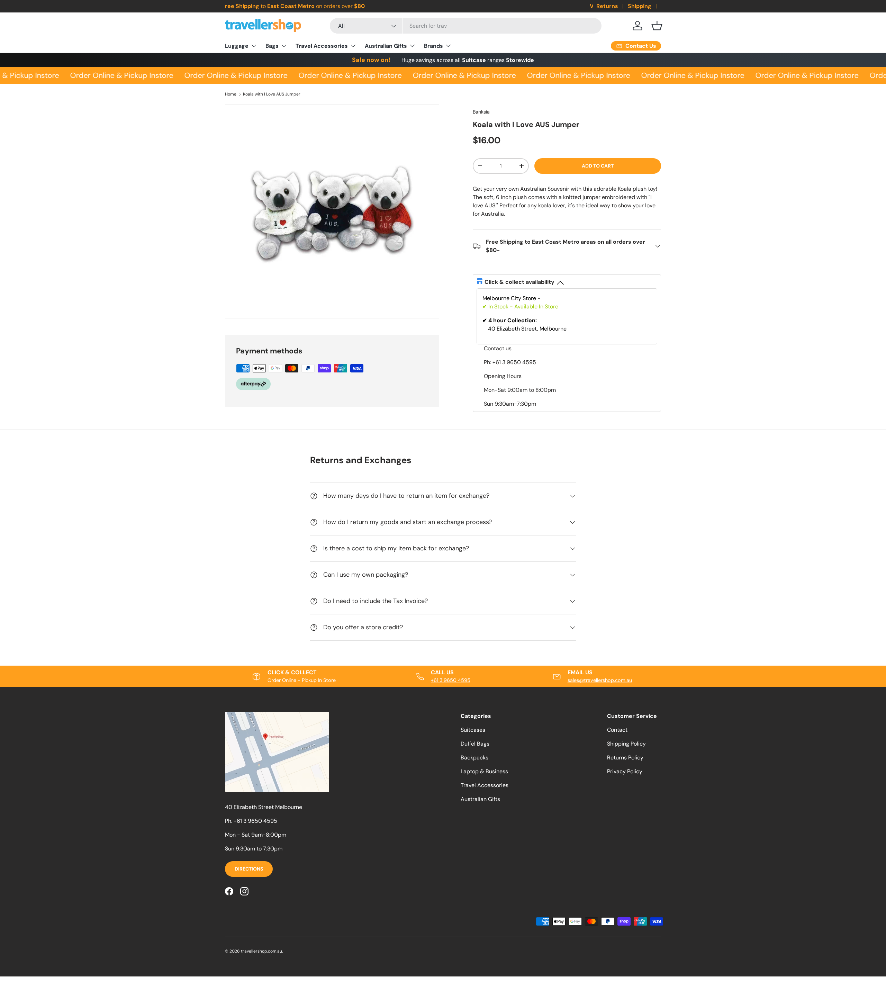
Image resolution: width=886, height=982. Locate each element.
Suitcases (473, 729)
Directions (249, 869)
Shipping (639, 6)
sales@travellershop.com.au (600, 680)
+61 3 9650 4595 (450, 680)
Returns (607, 6)
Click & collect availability (519, 282)
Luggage (236, 45)
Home (230, 94)
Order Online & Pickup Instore (116, 75)
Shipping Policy (626, 743)
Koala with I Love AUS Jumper (271, 94)
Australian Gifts (386, 45)
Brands (433, 45)
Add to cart (598, 166)
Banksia (481, 112)
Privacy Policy (624, 771)
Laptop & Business (484, 771)
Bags (272, 45)
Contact (617, 729)
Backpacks (474, 757)
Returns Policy (625, 757)
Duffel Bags (475, 743)
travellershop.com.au (261, 951)
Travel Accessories (322, 45)
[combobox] (466, 26)
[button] (656, 25)
